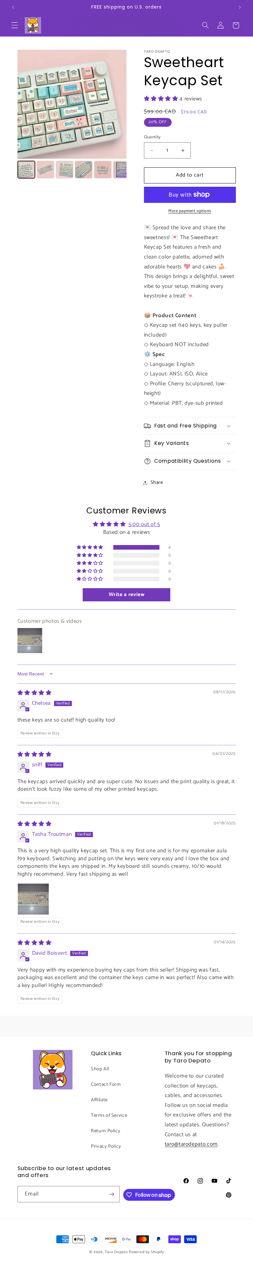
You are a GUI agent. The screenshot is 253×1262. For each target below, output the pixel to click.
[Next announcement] (240, 7)
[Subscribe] (111, 1194)
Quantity (152, 137)
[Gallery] (72, 115)
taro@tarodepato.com (191, 1144)
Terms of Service (109, 1115)
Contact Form (106, 1084)
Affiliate (99, 1100)
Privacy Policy (106, 1146)
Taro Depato (116, 1252)
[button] (14, 25)
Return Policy (105, 1131)
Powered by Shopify (146, 1252)
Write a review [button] (127, 594)
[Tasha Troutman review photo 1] (33, 899)
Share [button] (157, 482)
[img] (34, 693)
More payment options (189, 211)
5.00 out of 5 (144, 524)
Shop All (100, 1069)
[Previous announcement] (13, 7)
